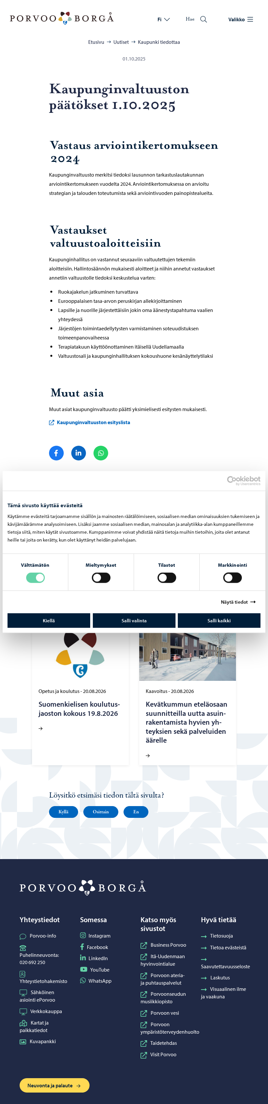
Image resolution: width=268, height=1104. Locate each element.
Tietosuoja (221, 935)
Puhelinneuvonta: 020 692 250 (39, 958)
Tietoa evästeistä (228, 947)
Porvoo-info (43, 935)
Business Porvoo (168, 944)
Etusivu (96, 42)
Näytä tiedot (234, 602)
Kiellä (49, 620)
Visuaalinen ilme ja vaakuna (223, 993)
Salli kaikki (219, 620)
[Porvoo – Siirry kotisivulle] (62, 18)
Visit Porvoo (163, 1054)
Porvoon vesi (165, 1012)
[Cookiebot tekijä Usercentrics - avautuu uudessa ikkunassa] (237, 481)
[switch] (101, 578)
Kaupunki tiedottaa (159, 42)
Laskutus (220, 977)
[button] (63, 812)
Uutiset (121, 42)
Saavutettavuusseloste (225, 966)
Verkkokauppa (46, 1011)
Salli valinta (134, 620)
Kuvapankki (43, 1041)
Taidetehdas (163, 1043)
